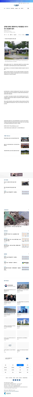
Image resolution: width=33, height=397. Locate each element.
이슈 (19, 8)
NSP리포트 (12, 8)
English (21, 3)
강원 (20, 369)
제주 (27, 372)
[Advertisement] (16, 18)
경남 (12, 372)
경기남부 (5, 369)
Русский (28, 3)
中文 (25, 3)
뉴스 (4, 8)
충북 (27, 369)
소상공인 (16, 8)
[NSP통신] (16, 5)
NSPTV (22, 8)
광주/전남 (5, 367)
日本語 (24, 3)
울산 (20, 367)
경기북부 (13, 369)
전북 (5, 372)
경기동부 (27, 367)
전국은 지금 (8, 8)
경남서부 (20, 372)
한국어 (19, 3)
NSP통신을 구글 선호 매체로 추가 (14, 1)
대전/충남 (13, 367)
